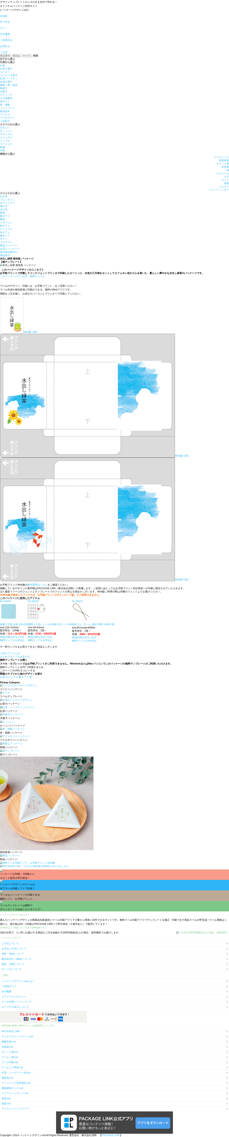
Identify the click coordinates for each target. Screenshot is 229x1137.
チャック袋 (223, 163)
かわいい (5, 127)
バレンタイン (7, 199)
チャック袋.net (10, 1052)
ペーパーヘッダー (219, 189)
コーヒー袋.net (10, 1057)
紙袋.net (6, 1098)
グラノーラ (6, 95)
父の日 (3, 209)
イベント (10, 193)
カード (225, 180)
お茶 (2, 65)
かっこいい (6, 131)
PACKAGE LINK (11, 1031)
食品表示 (5, 255)
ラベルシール (221, 157)
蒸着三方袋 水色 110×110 (14, 624)
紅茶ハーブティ (8, 78)
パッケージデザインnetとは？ (18, 981)
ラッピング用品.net (12, 1067)
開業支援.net (9, 1041)
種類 (7, 153)
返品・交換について (13, 964)
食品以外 (5, 111)
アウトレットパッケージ (15, 1108)
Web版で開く (31, 332)
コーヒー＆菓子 (8, 75)
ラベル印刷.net (10, 1062)
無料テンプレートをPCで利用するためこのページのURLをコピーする (21, 669)
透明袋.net (7, 1078)
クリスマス (6, 229)
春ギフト (5, 235)
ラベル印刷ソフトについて (16, 1001)
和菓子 (3, 88)
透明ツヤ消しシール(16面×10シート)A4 (50, 624)
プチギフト (6, 242)
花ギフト (5, 101)
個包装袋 (224, 160)
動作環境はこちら (38, 584)
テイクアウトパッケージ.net (17, 1036)
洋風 (2, 150)
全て (7, 59)
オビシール (223, 173)
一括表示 (5, 121)
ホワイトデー (7, 203)
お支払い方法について (14, 948)
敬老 (2, 219)
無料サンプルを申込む (12, 640)
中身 (7, 62)
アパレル (5, 114)
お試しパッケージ (10, 248)
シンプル (5, 140)
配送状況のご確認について (16, 959)
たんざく (224, 186)
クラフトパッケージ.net (15, 1093)
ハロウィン (6, 222)
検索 (35, 55)
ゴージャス (6, 144)
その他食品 (6, 98)
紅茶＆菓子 (6, 81)
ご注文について (10, 943)
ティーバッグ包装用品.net (16, 1083)
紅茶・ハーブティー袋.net (16, 1072)
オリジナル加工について (15, 1007)
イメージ (10, 124)
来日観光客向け (8, 252)
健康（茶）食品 (8, 85)
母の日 (3, 206)
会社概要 (7, 991)
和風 (2, 147)
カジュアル (6, 137)
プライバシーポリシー (14, 996)
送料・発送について (13, 953)
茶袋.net (6, 1103)
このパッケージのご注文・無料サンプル (22, 276)
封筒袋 (225, 167)
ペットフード (7, 108)
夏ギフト (5, 216)
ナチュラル (6, 134)
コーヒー (5, 72)
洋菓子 (3, 91)
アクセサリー (7, 117)
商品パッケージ (8, 245)
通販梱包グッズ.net (12, 1088)
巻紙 (226, 183)
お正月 (3, 196)
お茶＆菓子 (6, 68)
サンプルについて (11, 969)
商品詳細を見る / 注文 (12, 637)
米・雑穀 (5, 104)
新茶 (2, 212)
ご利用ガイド (9, 986)
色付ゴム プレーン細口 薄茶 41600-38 (93, 624)
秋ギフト (5, 226)
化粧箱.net (7, 1046)
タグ (226, 176)
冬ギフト (5, 232)
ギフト (3, 239)
